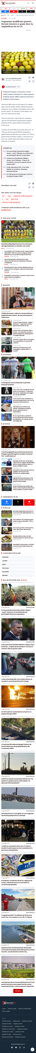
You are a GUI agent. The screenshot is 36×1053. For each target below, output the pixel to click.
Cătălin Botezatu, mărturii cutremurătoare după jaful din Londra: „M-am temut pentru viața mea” (17, 315)
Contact (4, 1008)
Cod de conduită (6, 1011)
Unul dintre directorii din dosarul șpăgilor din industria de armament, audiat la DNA (23, 471)
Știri (8, 15)
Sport (3, 248)
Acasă (4, 15)
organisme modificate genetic (22, 196)
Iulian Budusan (30, 676)
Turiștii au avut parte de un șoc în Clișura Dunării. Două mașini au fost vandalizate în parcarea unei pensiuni (16, 848)
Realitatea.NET (16, 79)
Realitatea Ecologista (27, 1021)
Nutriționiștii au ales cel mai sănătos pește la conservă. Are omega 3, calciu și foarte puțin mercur (18, 269)
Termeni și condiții (12, 1008)
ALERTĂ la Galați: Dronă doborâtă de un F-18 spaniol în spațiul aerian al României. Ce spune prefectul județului (17, 781)
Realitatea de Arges (6, 1034)
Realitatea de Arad (19, 1031)
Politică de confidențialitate (24, 1008)
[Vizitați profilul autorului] (3, 79)
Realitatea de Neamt (7, 1023)
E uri (3, 196)
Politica (6, 256)
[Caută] (28, 3)
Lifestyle (6, 272)
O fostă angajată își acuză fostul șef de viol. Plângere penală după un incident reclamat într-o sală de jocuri (17, 454)
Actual (12, 15)
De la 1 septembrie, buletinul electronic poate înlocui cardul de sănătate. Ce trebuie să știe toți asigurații (23, 418)
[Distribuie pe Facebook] (33, 77)
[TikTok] (31, 11)
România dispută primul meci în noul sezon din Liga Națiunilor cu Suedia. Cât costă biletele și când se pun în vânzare (16, 246)
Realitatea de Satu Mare (7, 1037)
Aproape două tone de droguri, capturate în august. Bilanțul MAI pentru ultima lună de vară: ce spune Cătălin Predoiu (23, 463)
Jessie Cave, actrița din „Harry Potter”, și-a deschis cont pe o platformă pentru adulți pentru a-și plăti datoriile (23, 333)
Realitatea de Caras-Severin (8, 1029)
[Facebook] (5, 11)
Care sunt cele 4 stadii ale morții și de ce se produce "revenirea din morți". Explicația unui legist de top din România (23, 392)
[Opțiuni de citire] (32, 1049)
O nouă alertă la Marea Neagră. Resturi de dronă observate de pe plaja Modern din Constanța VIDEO (16, 746)
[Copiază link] (29, 77)
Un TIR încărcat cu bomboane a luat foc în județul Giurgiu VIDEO (19, 175)
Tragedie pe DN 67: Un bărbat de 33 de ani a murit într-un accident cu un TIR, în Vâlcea (16, 916)
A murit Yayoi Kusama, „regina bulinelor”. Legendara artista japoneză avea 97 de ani (22, 323)
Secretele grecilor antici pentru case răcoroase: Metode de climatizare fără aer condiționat (18, 260)
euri (7, 199)
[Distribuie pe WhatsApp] (29, 81)
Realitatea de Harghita (22, 1029)
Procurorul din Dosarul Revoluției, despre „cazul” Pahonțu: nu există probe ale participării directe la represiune (20, 153)
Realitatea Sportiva (6, 1021)
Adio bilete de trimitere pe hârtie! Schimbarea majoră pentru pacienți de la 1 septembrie (22, 409)
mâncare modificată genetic (11, 202)
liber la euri (14, 199)
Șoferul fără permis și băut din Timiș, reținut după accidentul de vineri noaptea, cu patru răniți (23, 487)
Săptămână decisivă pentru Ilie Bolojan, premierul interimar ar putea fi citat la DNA (23, 479)
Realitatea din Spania (20, 1037)
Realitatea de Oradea (19, 1026)
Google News (6, 210)
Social (6, 264)
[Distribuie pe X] (33, 81)
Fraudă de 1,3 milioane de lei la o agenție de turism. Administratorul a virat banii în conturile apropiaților (16, 883)
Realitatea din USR (18, 1023)
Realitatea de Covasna (7, 1026)
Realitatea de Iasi (17, 1034)
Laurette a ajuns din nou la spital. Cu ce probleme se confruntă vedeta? (23, 341)
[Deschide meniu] (33, 3)
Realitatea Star (16, 1021)
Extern (6, 279)
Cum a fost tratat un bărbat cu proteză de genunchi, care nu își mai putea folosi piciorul (23, 400)
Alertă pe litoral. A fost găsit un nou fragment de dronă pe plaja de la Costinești (17, 814)
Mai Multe (18, 991)
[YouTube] (14, 11)
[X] (22, 11)
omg (9, 196)
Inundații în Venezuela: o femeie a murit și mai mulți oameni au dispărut (19, 276)
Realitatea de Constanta (7, 1031)
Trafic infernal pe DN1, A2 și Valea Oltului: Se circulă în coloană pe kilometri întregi (18, 169)
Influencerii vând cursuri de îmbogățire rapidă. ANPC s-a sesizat (22, 349)
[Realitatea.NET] (8, 3)
